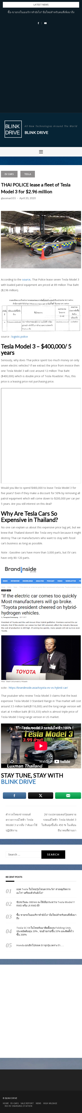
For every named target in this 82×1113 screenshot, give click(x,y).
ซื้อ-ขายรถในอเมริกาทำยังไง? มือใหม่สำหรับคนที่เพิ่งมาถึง (41, 12)
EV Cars (9, 174)
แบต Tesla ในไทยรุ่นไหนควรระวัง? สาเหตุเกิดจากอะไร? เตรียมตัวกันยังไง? (43, 890)
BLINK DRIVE (18, 781)
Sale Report (27, 1103)
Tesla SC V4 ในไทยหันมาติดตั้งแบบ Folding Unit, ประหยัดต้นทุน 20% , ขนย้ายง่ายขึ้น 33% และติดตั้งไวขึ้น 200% (45, 931)
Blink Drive (36, 132)
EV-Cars (14, 1103)
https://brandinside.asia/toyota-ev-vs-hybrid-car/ (38, 687)
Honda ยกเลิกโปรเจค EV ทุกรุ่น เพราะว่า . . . (40, 945)
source (26, 279)
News (38, 1103)
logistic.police (19, 336)
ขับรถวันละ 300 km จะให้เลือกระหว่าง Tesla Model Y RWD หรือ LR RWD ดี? (45, 903)
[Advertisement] (41, 70)
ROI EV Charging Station (18, 1106)
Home (6, 1103)
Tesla (27, 174)
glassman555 (8, 198)
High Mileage (50, 1103)
